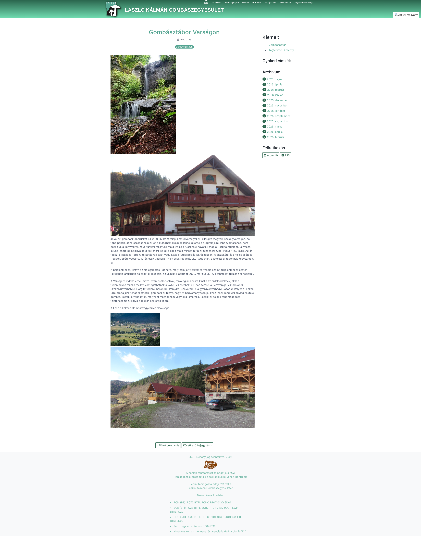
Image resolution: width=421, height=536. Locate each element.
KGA (232, 472)
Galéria (245, 2)
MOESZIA (256, 2)
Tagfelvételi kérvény (303, 2)
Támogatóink (270, 2)
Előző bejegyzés (168, 445)
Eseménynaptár (232, 2)
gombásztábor (184, 47)
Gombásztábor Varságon (184, 32)
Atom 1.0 (272, 155)
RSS (287, 155)
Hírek (206, 2)
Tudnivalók (217, 2)
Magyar (411, 14)
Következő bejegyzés (196, 445)
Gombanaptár (285, 2)
